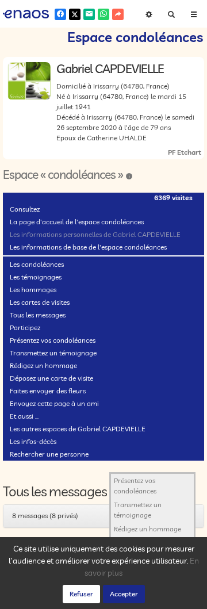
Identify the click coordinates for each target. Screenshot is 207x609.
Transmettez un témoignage (53, 352)
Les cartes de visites (40, 302)
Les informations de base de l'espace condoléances (88, 247)
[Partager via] (118, 14)
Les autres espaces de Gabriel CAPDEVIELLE (77, 428)
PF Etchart (184, 152)
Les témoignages (36, 277)
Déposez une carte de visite (51, 378)
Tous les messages (38, 315)
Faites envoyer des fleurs (48, 390)
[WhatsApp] (103, 14)
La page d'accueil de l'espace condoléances (77, 221)
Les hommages (33, 289)
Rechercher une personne (49, 454)
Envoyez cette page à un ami (54, 403)
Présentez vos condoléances (52, 340)
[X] (74, 14)
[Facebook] (60, 14)
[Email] (89, 14)
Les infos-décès (33, 441)
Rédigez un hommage (43, 365)
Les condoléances (37, 264)
